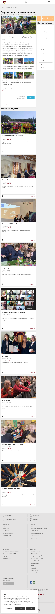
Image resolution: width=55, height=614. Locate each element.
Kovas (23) (44, 42)
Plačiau (31, 152)
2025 (42, 49)
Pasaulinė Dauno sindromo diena (11, 488)
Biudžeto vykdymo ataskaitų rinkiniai (11, 551)
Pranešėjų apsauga (35, 560)
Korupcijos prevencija (35, 566)
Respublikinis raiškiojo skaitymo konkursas (13, 312)
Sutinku (30, 608)
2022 (42, 60)
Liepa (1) (43, 34)
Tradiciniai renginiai (8, 535)
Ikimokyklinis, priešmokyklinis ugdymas (39, 528)
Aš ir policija (5, 356)
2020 (42, 67)
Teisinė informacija (34, 570)
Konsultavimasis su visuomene (37, 556)
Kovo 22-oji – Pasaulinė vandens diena (12, 444)
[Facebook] (31, 582)
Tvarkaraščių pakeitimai (11, 519)
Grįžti (6, 105)
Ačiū (30, 97)
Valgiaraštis (35, 519)
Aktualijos (15, 7)
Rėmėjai (32, 565)
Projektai (6, 556)
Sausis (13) (44, 46)
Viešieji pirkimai (7, 558)
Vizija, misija (6, 528)
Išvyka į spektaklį (6, 400)
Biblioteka (33, 526)
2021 (42, 64)
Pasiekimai (6, 530)
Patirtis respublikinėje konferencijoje (12, 224)
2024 (42, 53)
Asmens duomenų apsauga (36, 555)
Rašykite (6, 583)
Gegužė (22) (44, 38)
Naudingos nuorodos (35, 551)
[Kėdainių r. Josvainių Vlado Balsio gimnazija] (4, 2)
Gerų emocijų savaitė (7, 268)
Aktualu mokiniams (35, 563)
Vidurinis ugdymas (34, 530)
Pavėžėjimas (35, 515)
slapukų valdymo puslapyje (15, 604)
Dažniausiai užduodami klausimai (37, 558)
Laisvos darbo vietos (35, 553)
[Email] (34, 582)
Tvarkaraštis (9, 515)
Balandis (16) (44, 40)
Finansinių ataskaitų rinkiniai (10, 553)
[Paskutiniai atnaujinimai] (26, 2)
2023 (42, 57)
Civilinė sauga (33, 568)
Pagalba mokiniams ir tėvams (37, 533)
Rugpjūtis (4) (44, 31)
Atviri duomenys (34, 572)
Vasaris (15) (44, 44)
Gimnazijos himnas (8, 531)
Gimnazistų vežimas (35, 537)
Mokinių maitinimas (35, 535)
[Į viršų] (39, 610)
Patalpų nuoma (34, 538)
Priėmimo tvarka (34, 561)
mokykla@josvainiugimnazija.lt (38, 594)
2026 (42, 28)
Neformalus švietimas (35, 531)
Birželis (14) (44, 36)
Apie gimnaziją (7, 526)
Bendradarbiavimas (8, 537)
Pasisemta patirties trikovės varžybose (12, 135)
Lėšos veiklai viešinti (8, 555)
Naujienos (8, 7)
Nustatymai (9, 608)
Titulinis (2, 7)
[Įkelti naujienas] (15, 2)
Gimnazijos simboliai (8, 533)
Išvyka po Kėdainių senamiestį (10, 180)
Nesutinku (20, 608)
